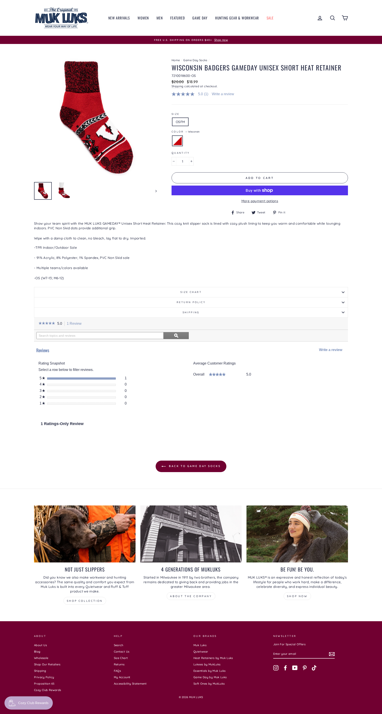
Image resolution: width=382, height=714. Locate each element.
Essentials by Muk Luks (209, 670)
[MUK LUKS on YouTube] (295, 667)
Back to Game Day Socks (194, 466)
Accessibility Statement (130, 683)
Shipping (177, 86)
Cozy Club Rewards (47, 690)
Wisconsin (177, 141)
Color (186, 131)
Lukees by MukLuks (206, 664)
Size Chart (191, 292)
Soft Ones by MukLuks (209, 683)
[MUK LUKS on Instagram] (276, 667)
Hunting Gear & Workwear (237, 18)
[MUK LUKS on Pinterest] (304, 667)
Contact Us (122, 651)
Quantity (181, 152)
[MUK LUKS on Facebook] (285, 667)
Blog (37, 651)
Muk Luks (199, 645)
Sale (270, 18)
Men (160, 18)
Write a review (223, 94)
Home (176, 60)
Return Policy (191, 302)
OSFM (180, 122)
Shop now (297, 596)
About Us (40, 645)
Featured (177, 18)
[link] (192, 94)
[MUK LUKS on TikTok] (314, 667)
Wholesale (41, 658)
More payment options (259, 201)
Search (118, 645)
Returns (119, 664)
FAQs (117, 670)
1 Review (75, 324)
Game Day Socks (195, 60)
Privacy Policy (44, 677)
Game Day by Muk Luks (210, 677)
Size (176, 114)
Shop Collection (85, 600)
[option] (191, 40)
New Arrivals (119, 18)
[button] (46, 323)
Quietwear (200, 651)
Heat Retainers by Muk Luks (213, 658)
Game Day (199, 18)
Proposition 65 (44, 683)
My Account (122, 677)
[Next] (154, 191)
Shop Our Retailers (47, 664)
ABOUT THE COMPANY (191, 596)
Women (143, 18)
